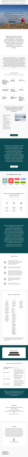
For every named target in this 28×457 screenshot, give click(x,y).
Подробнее (14, 135)
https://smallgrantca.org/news (18, 375)
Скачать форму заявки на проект (14, 352)
